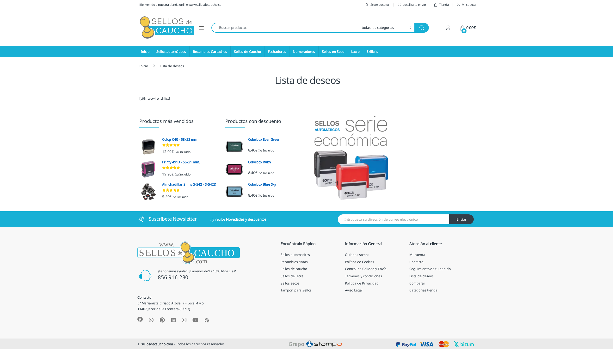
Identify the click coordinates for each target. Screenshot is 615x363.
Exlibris (372, 51)
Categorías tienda (423, 290)
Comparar (417, 283)
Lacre (355, 51)
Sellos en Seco (333, 51)
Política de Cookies (359, 262)
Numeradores (304, 51)
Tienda (444, 4)
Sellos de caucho (294, 268)
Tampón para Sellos (296, 290)
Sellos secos (290, 283)
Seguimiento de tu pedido (430, 268)
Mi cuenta (469, 4)
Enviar (461, 219)
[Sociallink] (140, 319)
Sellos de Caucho (247, 51)
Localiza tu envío (414, 4)
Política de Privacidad (362, 283)
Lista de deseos (421, 276)
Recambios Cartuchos (210, 51)
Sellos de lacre (292, 276)
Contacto (416, 262)
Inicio (145, 51)
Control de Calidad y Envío (365, 268)
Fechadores (277, 51)
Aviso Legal (354, 290)
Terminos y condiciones (363, 276)
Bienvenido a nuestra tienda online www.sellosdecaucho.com (181, 4)
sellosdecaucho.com (157, 344)
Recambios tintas (294, 262)
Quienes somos (357, 254)
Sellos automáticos (171, 51)
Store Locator (379, 4)
